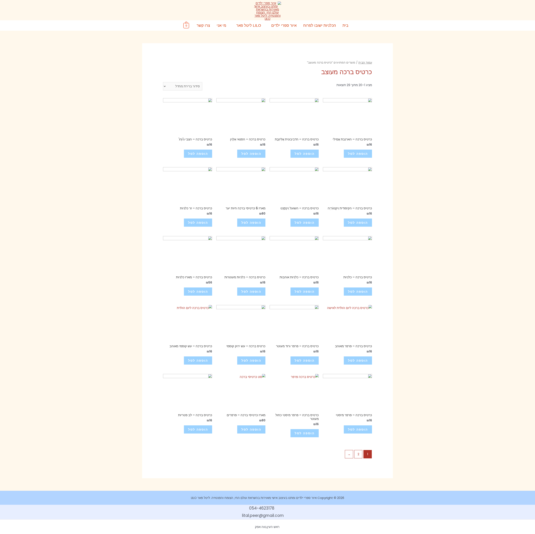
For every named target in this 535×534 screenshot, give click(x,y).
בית (345, 25)
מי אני (221, 25)
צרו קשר (203, 25)
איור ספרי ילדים (284, 25)
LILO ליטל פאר (248, 25)
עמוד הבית (365, 63)
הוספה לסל (358, 153)
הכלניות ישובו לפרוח (319, 25)
